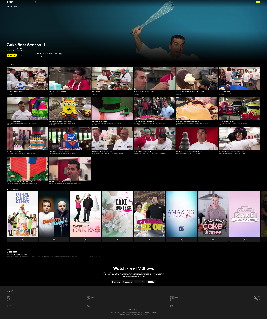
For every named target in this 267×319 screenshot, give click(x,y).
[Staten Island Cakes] (85, 216)
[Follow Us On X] (132, 309)
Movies (26, 2)
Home (16, 2)
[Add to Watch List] (20, 55)
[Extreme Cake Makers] (22, 216)
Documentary (89, 300)
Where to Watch (257, 296)
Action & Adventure (90, 297)
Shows (31, 2)
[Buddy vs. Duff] (54, 216)
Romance (88, 306)
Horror (88, 303)
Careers (255, 297)
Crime (88, 299)
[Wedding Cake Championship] (244, 216)
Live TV (21, 2)
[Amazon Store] (139, 281)
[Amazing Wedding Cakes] (181, 216)
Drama (8, 304)
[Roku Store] (151, 281)
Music (88, 305)
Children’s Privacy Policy (131, 312)
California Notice (149, 312)
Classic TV (9, 300)
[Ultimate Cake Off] (149, 216)
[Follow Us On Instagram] (137, 309)
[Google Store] (127, 281)
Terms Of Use (117, 312)
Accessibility (256, 300)
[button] (14, 65)
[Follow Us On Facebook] (134, 309)
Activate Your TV (257, 299)
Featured (8, 296)
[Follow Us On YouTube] (130, 309)
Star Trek (8, 298)
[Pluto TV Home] (10, 2)
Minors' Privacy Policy (140, 312)
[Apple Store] (116, 281)
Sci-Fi (8, 303)
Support (255, 298)
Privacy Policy (123, 312)
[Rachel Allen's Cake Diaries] (213, 216)
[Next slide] (263, 216)
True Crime (9, 305)
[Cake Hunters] (117, 216)
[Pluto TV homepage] (10, 291)
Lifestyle (172, 304)
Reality (8, 306)
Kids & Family (89, 304)
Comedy (8, 299)
